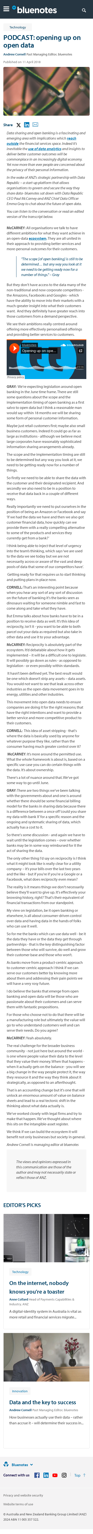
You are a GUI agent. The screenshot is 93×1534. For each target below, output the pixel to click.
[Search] (84, 10)
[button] (6, 9)
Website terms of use (18, 1504)
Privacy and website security (23, 1495)
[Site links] (31, 1465)
